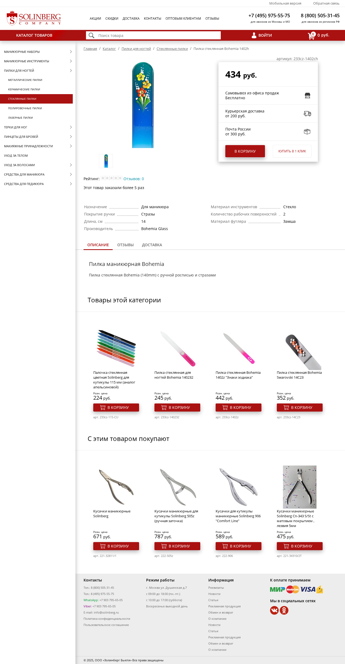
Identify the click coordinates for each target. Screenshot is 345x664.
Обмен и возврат (220, 612)
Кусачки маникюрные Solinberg (111, 513)
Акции (95, 18)
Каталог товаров (34, 35)
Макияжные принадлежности (28, 146)
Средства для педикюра (24, 184)
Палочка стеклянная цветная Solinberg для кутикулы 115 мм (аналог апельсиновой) (114, 379)
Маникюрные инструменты (26, 61)
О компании (217, 619)
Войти (265, 35)
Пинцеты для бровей (21, 137)
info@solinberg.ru (106, 612)
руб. (320, 35)
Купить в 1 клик (292, 151)
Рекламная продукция (224, 606)
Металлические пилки (25, 80)
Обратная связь (326, 3)
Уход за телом (16, 155)
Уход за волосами (19, 165)
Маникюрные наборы (22, 52)
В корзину (245, 151)
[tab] (98, 245)
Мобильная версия (285, 3)
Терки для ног (15, 127)
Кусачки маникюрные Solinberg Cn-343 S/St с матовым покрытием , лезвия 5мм (295, 518)
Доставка (131, 18)
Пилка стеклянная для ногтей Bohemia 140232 (173, 375)
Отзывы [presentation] (125, 244)
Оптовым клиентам (183, 18)
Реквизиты (216, 588)
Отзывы (212, 18)
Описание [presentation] (98, 244)
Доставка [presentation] (152, 244)
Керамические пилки (24, 89)
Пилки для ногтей (19, 71)
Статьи (213, 600)
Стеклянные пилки (22, 99)
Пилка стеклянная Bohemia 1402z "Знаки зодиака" (238, 375)
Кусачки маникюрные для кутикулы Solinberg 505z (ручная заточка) (176, 516)
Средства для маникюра (24, 174)
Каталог (109, 48)
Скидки (111, 18)
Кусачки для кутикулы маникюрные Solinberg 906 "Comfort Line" (238, 516)
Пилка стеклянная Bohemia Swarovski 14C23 (299, 375)
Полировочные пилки (25, 108)
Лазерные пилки (20, 117)
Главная (90, 48)
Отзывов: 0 (133, 178)
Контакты (152, 18)
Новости (214, 594)
